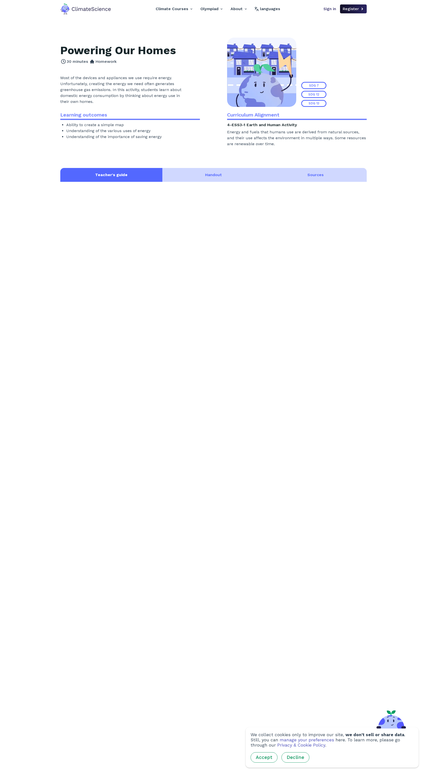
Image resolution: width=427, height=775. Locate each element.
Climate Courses (172, 8)
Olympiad (209, 8)
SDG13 (314, 103)
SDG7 (314, 85)
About (237, 8)
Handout (213, 174)
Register (350, 8)
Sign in (329, 8)
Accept (264, 757)
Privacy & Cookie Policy (301, 745)
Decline (295, 757)
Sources (315, 174)
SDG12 (313, 94)
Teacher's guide (111, 174)
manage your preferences (307, 739)
